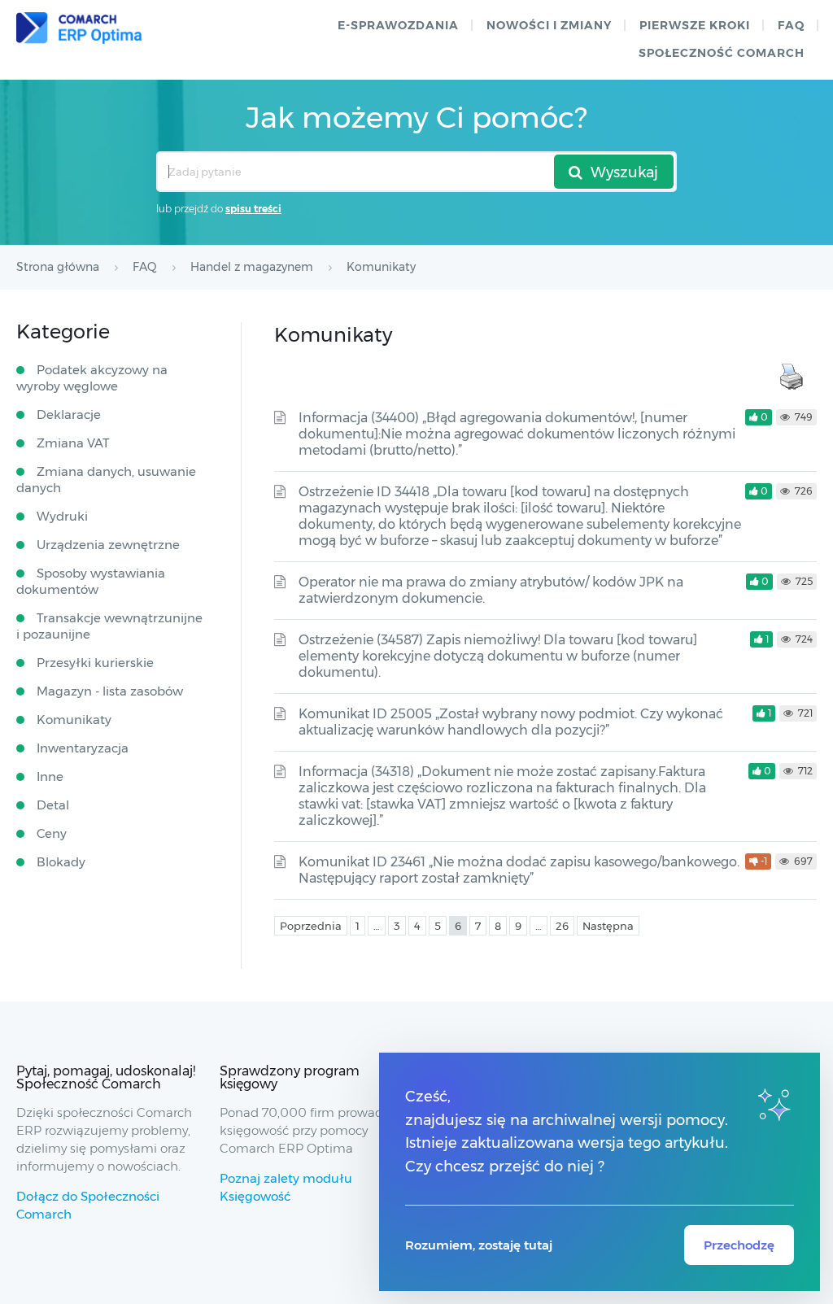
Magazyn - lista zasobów (110, 691)
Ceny (52, 833)
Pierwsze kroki (694, 25)
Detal (53, 805)
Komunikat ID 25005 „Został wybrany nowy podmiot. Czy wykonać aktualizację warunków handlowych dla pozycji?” (511, 722)
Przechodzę (739, 1245)
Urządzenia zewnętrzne (108, 544)
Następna (608, 925)
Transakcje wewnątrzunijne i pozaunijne (109, 626)
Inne (50, 776)
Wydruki (62, 516)
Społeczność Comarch (722, 53)
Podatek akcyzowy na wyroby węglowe (92, 378)
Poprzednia (311, 925)
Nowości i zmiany (549, 25)
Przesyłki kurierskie (95, 662)
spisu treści (253, 209)
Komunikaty (74, 719)
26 (562, 925)
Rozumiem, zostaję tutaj (478, 1245)
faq (791, 25)
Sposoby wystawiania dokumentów (90, 581)
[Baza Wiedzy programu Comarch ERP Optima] (79, 28)
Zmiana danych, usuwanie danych (106, 479)
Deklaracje (69, 414)
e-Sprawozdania (398, 25)
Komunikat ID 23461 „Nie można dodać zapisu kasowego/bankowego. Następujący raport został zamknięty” (519, 870)
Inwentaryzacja (83, 748)
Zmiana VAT (73, 443)
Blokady (61, 862)
